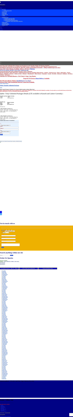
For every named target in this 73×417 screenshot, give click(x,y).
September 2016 (5, 364)
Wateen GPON (4, 22)
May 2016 (4, 368)
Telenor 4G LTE (5, 14)
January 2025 (4, 280)
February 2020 (4, 328)
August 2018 (4, 344)
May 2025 (4, 278)
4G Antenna (2, 26)
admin (1, 87)
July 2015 (3, 376)
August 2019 (4, 333)
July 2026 (3, 270)
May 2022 (4, 303)
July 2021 (3, 311)
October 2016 (4, 363)
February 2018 (4, 350)
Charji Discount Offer (8, 10)
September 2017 (5, 353)
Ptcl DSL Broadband (5, 24)
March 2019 (4, 338)
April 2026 (4, 271)
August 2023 (4, 288)
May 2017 (4, 357)
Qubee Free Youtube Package (5, 141)
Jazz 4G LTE (4, 12)
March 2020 (4, 327)
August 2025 (4, 275)
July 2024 (3, 283)
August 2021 (4, 310)
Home (1, 7)
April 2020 (4, 326)
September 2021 (5, 309)
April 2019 (4, 337)
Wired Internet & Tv (3, 16)
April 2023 (4, 292)
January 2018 (4, 351)
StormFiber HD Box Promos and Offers (11, 20)
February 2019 (4, 339)
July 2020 (3, 323)
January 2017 (4, 361)
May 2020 (4, 325)
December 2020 (5, 318)
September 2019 (5, 332)
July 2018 (3, 345)
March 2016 (4, 370)
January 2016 (4, 372)
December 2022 (5, 296)
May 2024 (4, 284)
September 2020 (5, 321)
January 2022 (4, 306)
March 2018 (4, 349)
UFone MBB (4, 13)
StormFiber (2, 406)
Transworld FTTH (5, 23)
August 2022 (4, 300)
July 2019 (3, 334)
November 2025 (5, 274)
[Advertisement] (32, 390)
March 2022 (4, 305)
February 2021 (4, 316)
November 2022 (5, 297)
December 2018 (5, 341)
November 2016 (5, 362)
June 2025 (4, 277)
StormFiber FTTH (5, 17)
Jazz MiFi (2, 408)
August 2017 (4, 354)
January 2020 (4, 329)
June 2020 (4, 324)
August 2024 (4, 282)
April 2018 (4, 348)
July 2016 (3, 366)
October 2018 (4, 343)
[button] (2, 5)
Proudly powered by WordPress (5, 416)
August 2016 (4, 365)
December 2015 (5, 373)
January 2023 (4, 295)
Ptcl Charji (4, 9)
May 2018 (4, 347)
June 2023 (4, 290)
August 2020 (4, 322)
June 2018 (4, 346)
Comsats (3, 15)
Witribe (2, 405)
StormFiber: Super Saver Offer (9, 18)
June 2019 (4, 335)
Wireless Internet (3, 8)
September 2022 (5, 299)
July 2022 (3, 301)
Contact (1, 28)
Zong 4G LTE (4, 11)
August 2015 (4, 375)
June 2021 (4, 312)
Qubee (1, 83)
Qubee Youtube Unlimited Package (9, 85)
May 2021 (4, 313)
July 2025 (3, 276)
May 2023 (4, 291)
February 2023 (4, 294)
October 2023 (4, 287)
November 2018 (5, 342)
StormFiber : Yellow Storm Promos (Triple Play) (14, 21)
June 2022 (4, 302)
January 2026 (4, 273)
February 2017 (4, 360)
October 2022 (4, 298)
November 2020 (5, 319)
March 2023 (4, 293)
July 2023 (3, 289)
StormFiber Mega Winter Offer (9, 19)
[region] (36, 48)
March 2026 (4, 272)
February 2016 (4, 371)
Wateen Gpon (3, 407)
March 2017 (4, 359)
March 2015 (4, 378)
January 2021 (4, 317)
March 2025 (4, 279)
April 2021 (4, 314)
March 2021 (4, 315)
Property (1, 29)
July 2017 (3, 355)
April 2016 (4, 369)
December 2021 (5, 307)
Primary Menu (2, 4)
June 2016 (4, 367)
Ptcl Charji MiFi (3, 409)
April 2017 (4, 358)
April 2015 (4, 377)
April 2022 (4, 304)
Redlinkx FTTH (5, 25)
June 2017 (4, 356)
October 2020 (4, 320)
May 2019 (4, 336)
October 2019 (4, 331)
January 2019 (4, 340)
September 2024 (5, 281)
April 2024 (4, 285)
